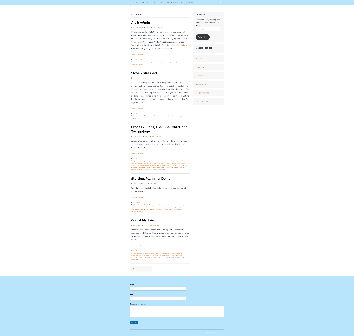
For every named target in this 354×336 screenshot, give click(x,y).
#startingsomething (151, 209)
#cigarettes (164, 253)
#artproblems (135, 163)
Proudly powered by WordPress (194, 333)
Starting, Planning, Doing (151, 178)
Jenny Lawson (202, 76)
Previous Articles (142, 269)
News (140, 251)
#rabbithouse (143, 257)
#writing (141, 211)
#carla (176, 163)
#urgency (134, 118)
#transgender (135, 211)
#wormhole (161, 169)
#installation (134, 167)
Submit (134, 322)
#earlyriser (170, 253)
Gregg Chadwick (203, 93)
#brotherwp (162, 163)
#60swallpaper (142, 161)
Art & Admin (140, 22)
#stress (174, 116)
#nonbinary (165, 207)
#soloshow (142, 209)
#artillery (171, 161)
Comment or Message (138, 304)
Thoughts (143, 60)
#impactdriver (167, 165)
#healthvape (134, 255)
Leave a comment (158, 27)
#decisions (134, 165)
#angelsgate (150, 161)
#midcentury (152, 167)
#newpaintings (150, 255)
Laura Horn (200, 67)
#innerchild (183, 165)
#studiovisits (134, 64)
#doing (170, 204)
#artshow (155, 163)
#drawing (175, 204)
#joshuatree (142, 167)
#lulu (147, 167)
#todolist (141, 64)
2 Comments (155, 78)
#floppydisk (159, 165)
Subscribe (202, 37)
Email (132, 294)
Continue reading (137, 55)
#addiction (139, 253)
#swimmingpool (180, 167)
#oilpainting (167, 62)
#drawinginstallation (143, 165)
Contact (190, 2)
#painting (174, 62)
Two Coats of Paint (204, 101)
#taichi (163, 257)
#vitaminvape (180, 257)
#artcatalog (157, 161)
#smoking (158, 257)
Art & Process (136, 60)
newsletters (157, 2)
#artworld (142, 116)
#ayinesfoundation (155, 62)
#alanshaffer (136, 204)
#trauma (173, 257)
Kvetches (143, 113)
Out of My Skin (142, 220)
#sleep (170, 116)
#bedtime (157, 253)
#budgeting (150, 204)
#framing (181, 204)
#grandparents (178, 253)
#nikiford (158, 207)
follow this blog (174, 2)
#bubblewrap (169, 163)
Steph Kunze (201, 84)
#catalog (156, 204)
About (135, 2)
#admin (135, 62)
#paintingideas (166, 255)
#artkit (176, 161)
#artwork (146, 62)
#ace (134, 253)
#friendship (134, 207)
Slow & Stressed (144, 73)
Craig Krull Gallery (179, 45)
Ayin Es (148, 27)
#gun (162, 62)
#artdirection (164, 161)
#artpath (180, 161)
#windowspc (154, 169)
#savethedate (135, 209)
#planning (177, 207)
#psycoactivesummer (177, 255)
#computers (181, 163)
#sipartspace (160, 167)
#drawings (153, 165)
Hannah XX (200, 58)
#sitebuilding (151, 257)
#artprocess (142, 163)
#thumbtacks (140, 169)
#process (179, 62)
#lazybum (158, 116)
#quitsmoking (135, 257)
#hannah (152, 116)
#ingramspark (176, 165)
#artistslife (141, 62)
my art (145, 2)
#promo (185, 62)
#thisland (133, 169)
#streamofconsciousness (164, 209)
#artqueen (149, 163)
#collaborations (163, 204)
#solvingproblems (170, 167)
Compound (136, 42)
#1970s (135, 161)
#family (147, 116)
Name (132, 284)
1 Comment (152, 183)
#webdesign (134, 259)
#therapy (179, 116)
